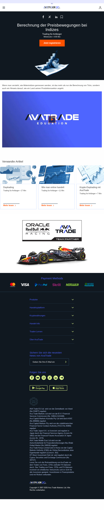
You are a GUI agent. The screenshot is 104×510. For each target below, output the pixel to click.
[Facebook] (32, 377)
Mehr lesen (8, 205)
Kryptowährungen (37, 315)
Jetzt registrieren (52, 43)
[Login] (100, 7)
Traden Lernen (36, 331)
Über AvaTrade (36, 339)
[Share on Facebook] (43, 17)
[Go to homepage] (38, 483)
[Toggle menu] (3, 7)
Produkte (34, 299)
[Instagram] (44, 377)
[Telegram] (61, 377)
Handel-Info (35, 323)
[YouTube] (38, 377)
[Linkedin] (55, 377)
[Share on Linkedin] (56, 17)
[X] (50, 377)
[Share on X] (50, 17)
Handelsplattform (37, 307)
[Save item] (62, 16)
